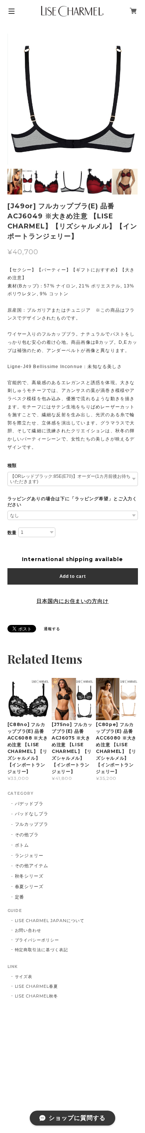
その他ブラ (27, 834)
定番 (20, 897)
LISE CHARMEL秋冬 (36, 996)
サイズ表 (24, 976)
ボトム (22, 845)
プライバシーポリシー (37, 940)
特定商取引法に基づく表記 (41, 949)
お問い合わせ (28, 930)
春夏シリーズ (29, 886)
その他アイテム (32, 865)
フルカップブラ (32, 824)
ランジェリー (29, 855)
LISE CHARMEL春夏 (36, 986)
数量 (12, 532)
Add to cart (72, 576)
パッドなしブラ (32, 813)
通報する (52, 628)
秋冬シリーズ (29, 876)
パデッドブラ (29, 803)
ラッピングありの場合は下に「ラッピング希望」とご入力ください (72, 501)
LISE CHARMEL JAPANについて (49, 920)
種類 (12, 465)
